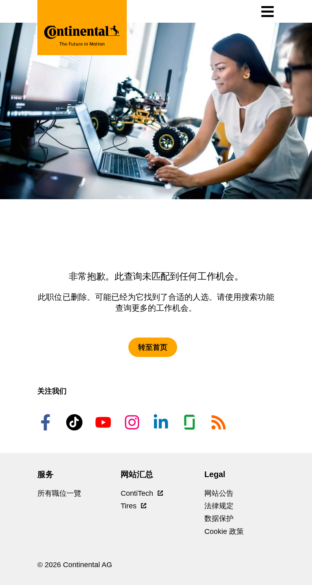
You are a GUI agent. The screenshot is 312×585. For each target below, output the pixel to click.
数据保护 (219, 518)
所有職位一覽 (59, 493)
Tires (130, 506)
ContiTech (138, 493)
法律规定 (219, 506)
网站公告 (219, 493)
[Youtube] (104, 422)
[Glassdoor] (191, 422)
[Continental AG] (82, 27)
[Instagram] (133, 422)
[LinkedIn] (162, 422)
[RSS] (219, 422)
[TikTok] (75, 422)
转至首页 (152, 347)
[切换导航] (267, 11)
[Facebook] (46, 422)
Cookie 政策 (224, 531)
